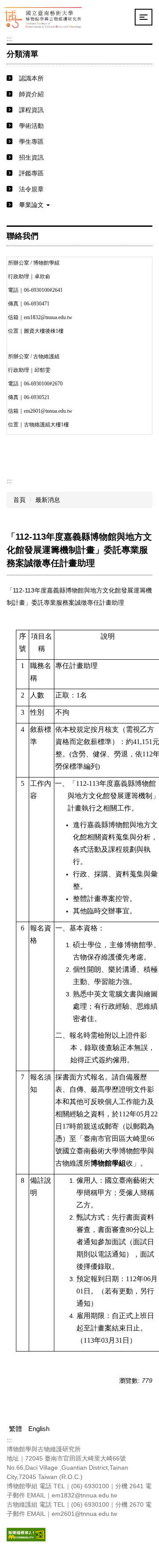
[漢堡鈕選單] (143, 17)
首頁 (19, 499)
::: (9, 38)
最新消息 (47, 499)
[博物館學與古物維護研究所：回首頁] (43, 17)
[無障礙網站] (26, 1533)
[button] (79, 205)
